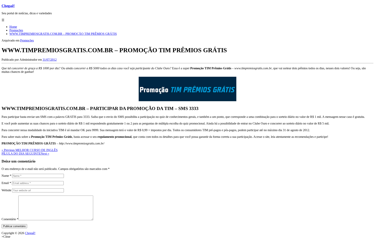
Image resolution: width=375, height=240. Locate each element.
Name (6, 175)
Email (6, 183)
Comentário (10, 219)
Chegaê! (8, 6)
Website (6, 190)
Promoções (27, 40)
